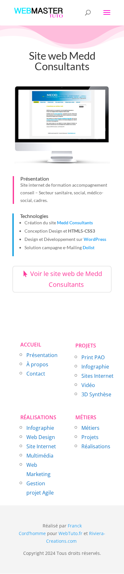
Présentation (42, 355)
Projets (90, 437)
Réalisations (95, 446)
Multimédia (39, 455)
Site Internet (41, 446)
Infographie (95, 366)
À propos (37, 364)
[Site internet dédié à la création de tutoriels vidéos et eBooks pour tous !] (77, 541)
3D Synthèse (96, 394)
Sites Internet (97, 375)
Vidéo (88, 385)
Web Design (40, 437)
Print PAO (93, 357)
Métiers (90, 427)
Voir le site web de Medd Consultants (66, 279)
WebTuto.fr (70, 533)
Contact (35, 373)
